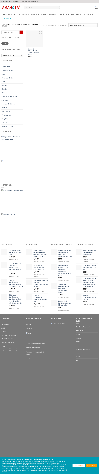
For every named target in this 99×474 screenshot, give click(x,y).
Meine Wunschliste (8, 342)
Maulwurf (79, 338)
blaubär (78, 353)
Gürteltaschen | (6, 1)
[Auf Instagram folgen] (92, 1)
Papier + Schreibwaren (9, 96)
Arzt (77, 360)
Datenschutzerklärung (9, 335)
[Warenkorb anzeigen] (96, 7)
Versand (29, 328)
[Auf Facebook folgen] (91, 1)
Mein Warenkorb (7, 339)
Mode (3, 93)
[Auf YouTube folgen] (96, 1)
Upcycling (4, 119)
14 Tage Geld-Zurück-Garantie (28, 1)
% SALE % (7, 18)
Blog (3, 346)
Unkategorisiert (6, 115)
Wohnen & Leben (48, 14)
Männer (4, 85)
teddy (77, 342)
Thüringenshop (6, 111)
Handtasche (80, 330)
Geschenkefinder (7, 78)
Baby (3, 74)
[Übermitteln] (58, 7)
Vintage (4, 122)
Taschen (87, 14)
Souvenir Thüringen (8, 104)
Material (75, 14)
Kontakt (28, 324)
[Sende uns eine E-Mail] (94, 1)
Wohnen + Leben (7, 126)
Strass (78, 356)
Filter (5, 43)
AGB (3, 328)
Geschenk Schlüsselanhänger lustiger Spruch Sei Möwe (34, 51)
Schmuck (23, 14)
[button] (86, 7)
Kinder (34, 14)
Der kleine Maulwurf (82, 327)
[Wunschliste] (91, 7)
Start (3, 24)
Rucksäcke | (15, 1)
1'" (76, 345)
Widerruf (4, 331)
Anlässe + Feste (7, 70)
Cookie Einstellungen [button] (78, 465)
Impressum (5, 324)
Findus (78, 334)
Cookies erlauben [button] (91, 465)
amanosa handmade (83, 349)
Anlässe (63, 14)
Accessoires (9, 14)
